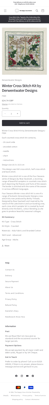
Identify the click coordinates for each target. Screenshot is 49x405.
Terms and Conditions (14, 293)
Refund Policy (11, 305)
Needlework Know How (15, 317)
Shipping (4, 104)
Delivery (8, 275)
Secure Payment (12, 281)
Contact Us (10, 269)
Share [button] (7, 245)
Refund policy (15, 395)
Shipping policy (17, 399)
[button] (5, 11)
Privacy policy (27, 395)
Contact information (32, 399)
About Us (9, 287)
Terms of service (40, 395)
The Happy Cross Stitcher (23, 392)
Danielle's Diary (11, 311)
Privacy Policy (11, 299)
